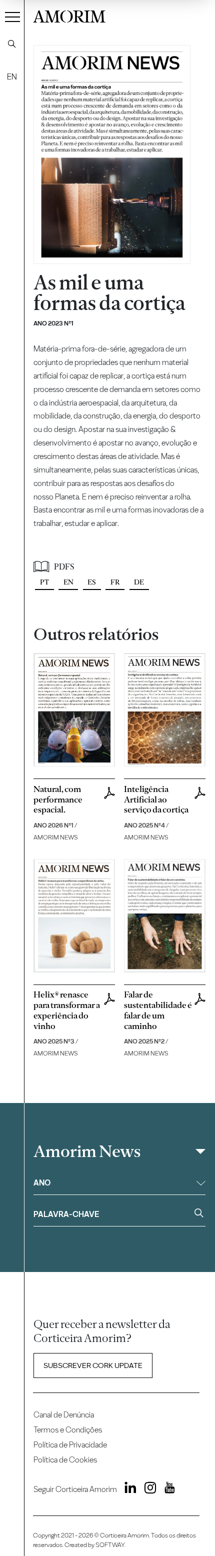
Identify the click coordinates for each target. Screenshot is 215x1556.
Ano (42, 1183)
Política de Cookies (65, 1459)
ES (92, 582)
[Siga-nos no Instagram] (147, 1489)
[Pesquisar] (12, 44)
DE (139, 582)
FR (115, 582)
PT (44, 582)
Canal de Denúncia (64, 1415)
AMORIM (69, 15)
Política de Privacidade (70, 1445)
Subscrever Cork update (93, 1365)
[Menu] (12, 16)
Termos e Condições (68, 1429)
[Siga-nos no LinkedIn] (127, 1489)
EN (12, 77)
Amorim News (87, 1151)
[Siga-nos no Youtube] (166, 1489)
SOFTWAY (110, 1544)
